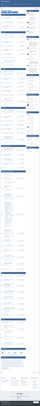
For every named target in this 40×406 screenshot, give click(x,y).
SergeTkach (3, 362)
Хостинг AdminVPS (7, 311)
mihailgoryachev (7, 362)
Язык (17, 395)
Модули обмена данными (8, 212)
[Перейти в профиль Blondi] (28, 127)
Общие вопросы (7, 173)
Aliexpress (6, 160)
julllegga (23, 155)
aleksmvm (8, 366)
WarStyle (23, 309)
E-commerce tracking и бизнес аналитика (9, 164)
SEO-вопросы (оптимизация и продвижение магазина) (9, 149)
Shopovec (19, 365)
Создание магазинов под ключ (9, 275)
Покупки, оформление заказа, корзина (9, 214)
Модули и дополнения (8, 202)
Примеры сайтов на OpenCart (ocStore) (9, 326)
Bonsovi (23, 329)
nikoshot (23, 73)
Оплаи (5, 208)
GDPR (5, 264)
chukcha (23, 285)
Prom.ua (9, 160)
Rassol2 (4, 352)
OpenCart (8, 4)
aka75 (22, 167)
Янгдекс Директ (7, 155)
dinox (31, 102)
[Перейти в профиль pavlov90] (29, 144)
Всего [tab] (37, 96)
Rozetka (13, 160)
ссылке (3, 404)
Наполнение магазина (8, 302)
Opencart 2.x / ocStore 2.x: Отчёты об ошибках (8, 137)
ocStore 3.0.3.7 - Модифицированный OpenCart (33, 98)
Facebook (10, 155)
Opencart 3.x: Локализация (8, 82)
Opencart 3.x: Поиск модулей (9, 94)
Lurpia (9, 365)
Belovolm (23, 159)
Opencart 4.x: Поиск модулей (9, 57)
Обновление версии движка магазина (9, 297)
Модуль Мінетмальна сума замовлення (25, 132)
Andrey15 (14, 366)
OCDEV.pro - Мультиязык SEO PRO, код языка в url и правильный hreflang (33, 104)
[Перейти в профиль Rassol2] (2, 352)
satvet (22, 365)
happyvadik (32, 32)
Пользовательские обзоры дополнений (8, 322)
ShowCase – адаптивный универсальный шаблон (32, 77)
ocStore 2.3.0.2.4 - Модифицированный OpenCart (33, 101)
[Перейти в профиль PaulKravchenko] (14, 352)
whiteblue (23, 264)
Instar (10, 359)
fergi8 (4, 361)
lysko (13, 360)
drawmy (11, 366)
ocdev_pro (32, 105)
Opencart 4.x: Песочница (8, 53)
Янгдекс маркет (7, 159)
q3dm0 (7, 367)
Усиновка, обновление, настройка (8, 186)
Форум (2, 4)
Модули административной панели (9, 205)
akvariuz (23, 82)
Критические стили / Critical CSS (33, 122)
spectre (22, 269)
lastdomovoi (7, 359)
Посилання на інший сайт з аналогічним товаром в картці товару (33, 39)
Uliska (16, 366)
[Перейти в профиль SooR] (28, 115)
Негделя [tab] (4, 350)
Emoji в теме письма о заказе (24, 128)
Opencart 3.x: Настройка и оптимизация (8, 87)
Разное (5, 167)
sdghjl (2, 361)
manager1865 (13, 361)
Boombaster (23, 315)
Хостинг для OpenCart (4, 6)
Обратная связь (21, 395)
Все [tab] (22, 350)
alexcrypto (22, 366)
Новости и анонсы (7, 17)
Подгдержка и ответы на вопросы (7, 171)
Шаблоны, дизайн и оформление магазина (8, 194)
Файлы (10, 12)
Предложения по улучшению (9, 342)
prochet (17, 365)
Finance (22, 27)
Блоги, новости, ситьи (7, 213)
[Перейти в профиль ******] (28, 119)
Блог (29, 124)
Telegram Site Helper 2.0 (23, 263)
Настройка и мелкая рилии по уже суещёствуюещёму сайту (9, 291)
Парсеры (11, 221)
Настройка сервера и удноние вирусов (25, 308)
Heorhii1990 (12, 363)
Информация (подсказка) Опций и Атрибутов (36, 386)
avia (2, 366)
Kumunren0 (18, 361)
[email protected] (27, 396)
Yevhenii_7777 (32, 84)
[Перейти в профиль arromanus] (28, 27)
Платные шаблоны (7, 196)
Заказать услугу (15, 12)
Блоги (12, 4)
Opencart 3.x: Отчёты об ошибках (8, 99)
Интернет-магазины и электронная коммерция (8, 263)
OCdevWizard (3, 363)
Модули (15, 4)
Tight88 (22, 139)
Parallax (22, 22)
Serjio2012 (15, 360)
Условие (21, 72)
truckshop (23, 359)
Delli (17, 366)
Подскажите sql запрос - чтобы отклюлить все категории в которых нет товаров (32, 23)
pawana (3, 360)
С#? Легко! (30, 130)
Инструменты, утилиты (7, 222)
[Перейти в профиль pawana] (28, 39)
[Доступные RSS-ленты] (38, 372)
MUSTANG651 (12, 359)
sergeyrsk (7, 365)
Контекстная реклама (7, 154)
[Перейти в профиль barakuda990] (28, 13)
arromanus (32, 28)
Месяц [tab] (10, 350)
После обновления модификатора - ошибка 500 (33, 47)
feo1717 (22, 214)
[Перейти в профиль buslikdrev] (28, 123)
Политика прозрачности (24, 385)
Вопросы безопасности (8, 245)
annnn (22, 280)
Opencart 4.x (4, 32)
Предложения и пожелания (8, 22)
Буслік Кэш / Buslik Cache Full (24, 321)
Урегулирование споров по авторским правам (15, 385)
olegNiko (16, 362)
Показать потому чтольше (13, 354)
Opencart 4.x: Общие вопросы (9, 34)
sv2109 (22, 233)
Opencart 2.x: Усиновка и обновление (8, 117)
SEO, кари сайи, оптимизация (8, 211)
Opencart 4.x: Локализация (8, 45)
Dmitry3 (20, 366)
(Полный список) (21, 357)
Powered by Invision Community (20, 400)
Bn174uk (15, 363)
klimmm (32, 81)
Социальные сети (11, 208)
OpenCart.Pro (29, 4)
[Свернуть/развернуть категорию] (24, 14)
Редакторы (6, 217)
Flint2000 (32, 54)
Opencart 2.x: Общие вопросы (9, 110)
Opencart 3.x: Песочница (8, 90)
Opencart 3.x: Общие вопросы (9, 71)
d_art (6, 363)
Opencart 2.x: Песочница (8, 128)
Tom (3, 366)
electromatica (3, 359)
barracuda (13, 362)
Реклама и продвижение (8, 204)
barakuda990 (23, 101)
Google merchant (11, 159)
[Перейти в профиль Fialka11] (28, 22)
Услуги (23, 4)
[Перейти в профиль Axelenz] (20, 352)
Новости (5, 4)
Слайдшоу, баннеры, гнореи (8, 219)
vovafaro (23, 298)
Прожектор (30, 120)
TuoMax (11, 362)
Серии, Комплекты (12, 215)
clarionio (23, 36)
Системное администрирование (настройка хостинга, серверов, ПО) (9, 308)
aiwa (18, 363)
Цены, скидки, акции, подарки (8, 203)
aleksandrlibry (32, 19)
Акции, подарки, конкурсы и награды (9, 26)
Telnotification (30, 83)
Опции (5, 215)
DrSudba (19, 362)
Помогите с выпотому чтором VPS (24, 314)
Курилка (5, 335)
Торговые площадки (7, 158)
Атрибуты (8, 215)
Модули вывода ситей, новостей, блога (9, 207)
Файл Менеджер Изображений (33, 90)
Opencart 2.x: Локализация (8, 120)
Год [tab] (16, 350)
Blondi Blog (30, 128)
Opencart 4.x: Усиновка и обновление (8, 42)
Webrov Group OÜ (13, 396)
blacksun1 (20, 360)
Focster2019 (23, 245)
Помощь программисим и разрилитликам (8, 230)
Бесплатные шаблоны (9, 195)
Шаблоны (19, 4)
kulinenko (32, 59)
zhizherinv (23, 196)
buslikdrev (23, 322)
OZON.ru (11, 160)
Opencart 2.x (4, 107)
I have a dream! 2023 (31, 118)
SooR (31, 108)
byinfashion (8, 363)
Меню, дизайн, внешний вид (8, 218)
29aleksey (5, 360)
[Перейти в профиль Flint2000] (28, 54)
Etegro (22, 188)
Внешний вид (6, 209)
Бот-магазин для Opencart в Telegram (25, 94)
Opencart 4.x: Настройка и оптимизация (8, 50)
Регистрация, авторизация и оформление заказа (8, 206)
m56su (21, 361)
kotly (17, 363)
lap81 (15, 361)
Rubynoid (23, 78)
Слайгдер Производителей (32, 80)
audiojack (21, 362)
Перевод (5, 249)
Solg (23, 365)
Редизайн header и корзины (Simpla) (25, 279)
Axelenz (23, 352)
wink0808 (23, 257)
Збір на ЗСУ (30, 114)
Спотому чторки (7, 223)
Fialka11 (23, 178)
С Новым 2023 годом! (31, 126)
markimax (14, 365)
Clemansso (10, 360)
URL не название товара (23, 49)
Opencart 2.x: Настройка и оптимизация (8, 125)
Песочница (6, 268)
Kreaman (9, 361)
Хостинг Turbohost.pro (7, 310)
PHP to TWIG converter (23, 337)
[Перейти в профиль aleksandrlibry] (28, 17)
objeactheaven (21, 363)
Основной (3, 14)
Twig (5, 35)
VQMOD (11, 196)
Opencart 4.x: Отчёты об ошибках (9, 60)
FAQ (25, 4)
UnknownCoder (4, 367)
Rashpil (20, 359)
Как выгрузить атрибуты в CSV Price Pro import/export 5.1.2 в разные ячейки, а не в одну (32, 18)
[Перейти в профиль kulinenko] (28, 58)
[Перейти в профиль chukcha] (8, 352)
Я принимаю (36, 402)
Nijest (18, 360)
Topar (22, 360)
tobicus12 (11, 365)
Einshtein (23, 163)
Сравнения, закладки (7, 221)
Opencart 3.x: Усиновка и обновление (8, 79)
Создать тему (4, 12)
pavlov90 (31, 143)
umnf (22, 344)
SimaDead (5, 366)
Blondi (31, 127)
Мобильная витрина (7, 239)
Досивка (8, 208)
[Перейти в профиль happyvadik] (28, 31)
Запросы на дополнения (8, 343)
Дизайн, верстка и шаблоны (9, 279)
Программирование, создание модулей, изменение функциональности (9, 284)
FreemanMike (3, 365)
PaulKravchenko (18, 352)
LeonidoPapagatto (22, 18)
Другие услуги (6, 313)
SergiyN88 (6, 361)
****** (31, 119)
